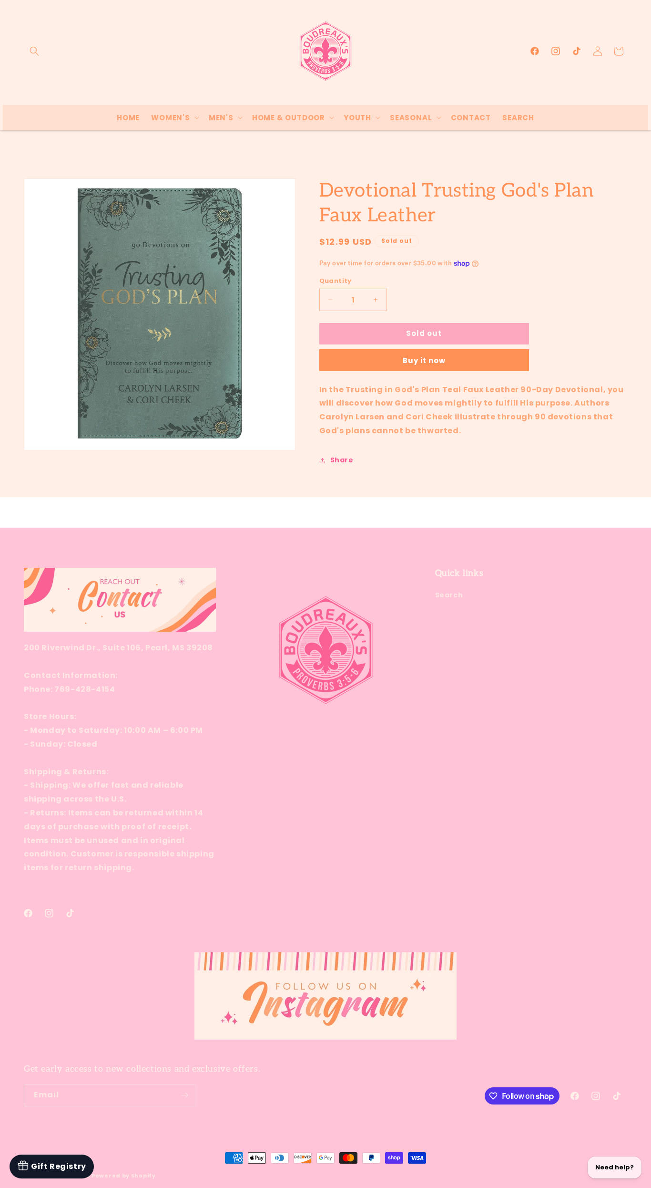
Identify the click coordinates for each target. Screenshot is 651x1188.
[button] (34, 51)
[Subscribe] (184, 1095)
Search (449, 595)
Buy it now (424, 360)
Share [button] (342, 460)
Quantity (335, 280)
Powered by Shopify (124, 1175)
